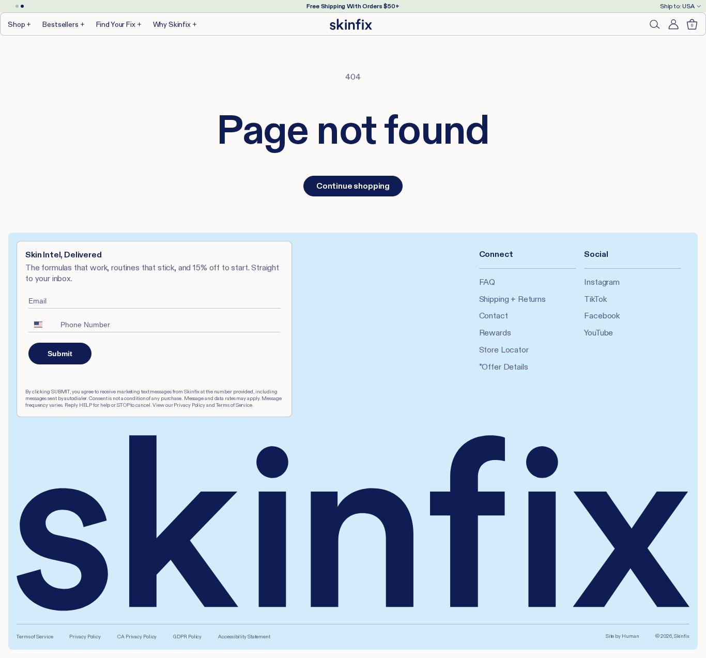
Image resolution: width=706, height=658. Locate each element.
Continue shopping (353, 186)
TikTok (595, 299)
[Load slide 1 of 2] (17, 6)
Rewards (495, 333)
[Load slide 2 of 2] (22, 6)
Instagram (602, 282)
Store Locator (504, 350)
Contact (493, 315)
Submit (60, 353)
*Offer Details (503, 367)
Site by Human (622, 636)
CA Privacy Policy (137, 636)
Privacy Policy (85, 636)
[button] (20, 24)
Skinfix (681, 636)
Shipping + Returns (512, 299)
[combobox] (41, 324)
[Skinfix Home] (351, 24)
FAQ (487, 282)
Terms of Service (35, 636)
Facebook (602, 315)
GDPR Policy (187, 636)
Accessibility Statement (244, 636)
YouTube (598, 333)
